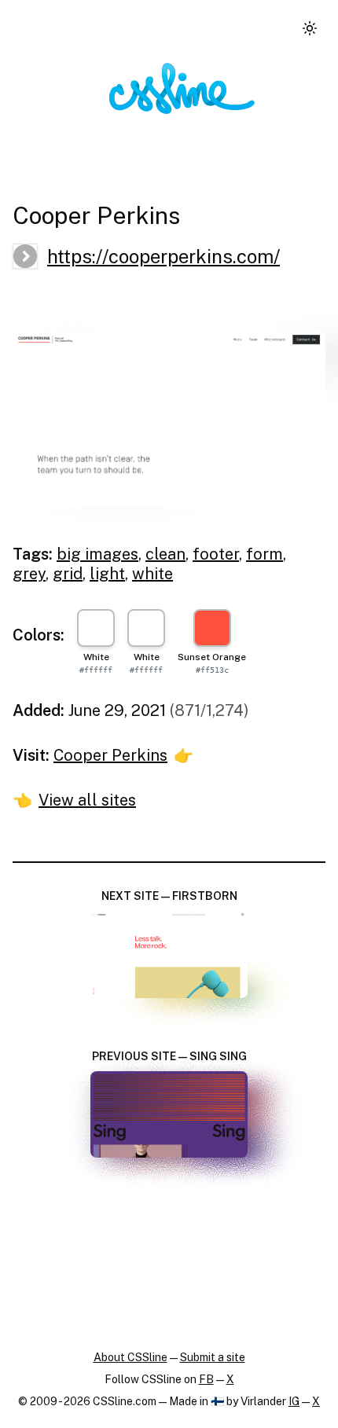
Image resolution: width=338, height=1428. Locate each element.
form (264, 554)
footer (216, 554)
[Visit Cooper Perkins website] (169, 420)
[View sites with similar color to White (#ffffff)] (96, 628)
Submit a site (212, 1357)
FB (206, 1379)
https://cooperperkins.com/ (163, 256)
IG (293, 1401)
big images (97, 554)
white (152, 573)
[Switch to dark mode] (309, 28)
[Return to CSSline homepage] (182, 88)
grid (68, 573)
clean (165, 554)
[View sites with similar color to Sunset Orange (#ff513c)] (212, 628)
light (107, 573)
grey (29, 573)
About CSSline (130, 1357)
